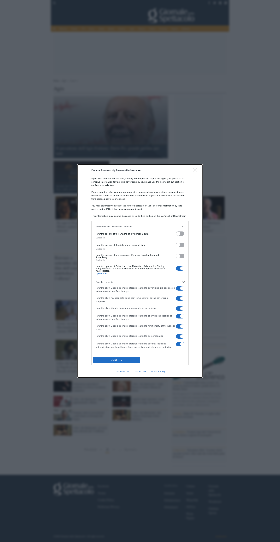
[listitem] (140, 226)
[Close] (196, 171)
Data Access (140, 371)
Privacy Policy (158, 371)
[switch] (180, 233)
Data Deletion (122, 371)
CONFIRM (117, 360)
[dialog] (140, 271)
